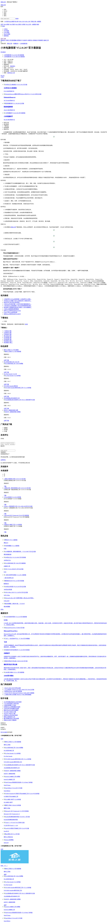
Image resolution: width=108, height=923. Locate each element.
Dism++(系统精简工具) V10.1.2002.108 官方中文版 (18, 506)
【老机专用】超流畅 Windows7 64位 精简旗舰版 (17, 694)
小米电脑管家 (23, 43)
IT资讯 (6, 29)
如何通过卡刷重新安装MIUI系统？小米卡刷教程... (18, 307)
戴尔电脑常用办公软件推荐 (11, 718)
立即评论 (3, 460)
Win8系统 (6, 30)
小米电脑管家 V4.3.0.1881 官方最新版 (14, 56)
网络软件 (3, 40)
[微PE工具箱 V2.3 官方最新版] (12, 351)
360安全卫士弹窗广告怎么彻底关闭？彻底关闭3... (17, 300)
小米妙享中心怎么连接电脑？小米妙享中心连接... (17, 299)
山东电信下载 (7, 332)
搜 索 (17, 18)
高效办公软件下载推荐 (10, 720)
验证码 (2, 446)
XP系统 (23, 24)
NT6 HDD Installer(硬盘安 (11, 386)
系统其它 (12, 66)
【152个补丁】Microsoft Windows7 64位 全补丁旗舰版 (19, 693)
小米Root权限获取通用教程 (11, 309)
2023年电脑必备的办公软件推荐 (13, 702)
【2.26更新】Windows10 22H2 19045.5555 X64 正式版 (19, 689)
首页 (2, 24)
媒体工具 (46, 40)
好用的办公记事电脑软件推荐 (12, 707)
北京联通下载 (7, 337)
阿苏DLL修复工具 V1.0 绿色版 (13, 524)
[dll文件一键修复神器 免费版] (12, 411)
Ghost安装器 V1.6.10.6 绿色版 (12, 497)
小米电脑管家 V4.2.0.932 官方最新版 (14, 55)
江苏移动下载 (7, 334)
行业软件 (24, 40)
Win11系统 (18, 24)
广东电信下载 (7, 331)
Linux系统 (6, 32)
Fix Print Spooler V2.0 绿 (10, 374)
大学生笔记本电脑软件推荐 (11, 708)
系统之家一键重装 (36, 21)
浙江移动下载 (7, 336)
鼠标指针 (6, 35)
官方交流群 (4, 732)
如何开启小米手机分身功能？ (12, 302)
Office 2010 (22, 21)
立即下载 (6, 360)
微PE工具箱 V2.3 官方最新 (11, 349)
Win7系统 (12, 24)
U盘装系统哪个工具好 (10, 705)
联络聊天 (40, 40)
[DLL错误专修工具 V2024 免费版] (13, 363)
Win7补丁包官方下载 (9, 713)
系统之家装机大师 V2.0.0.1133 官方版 (15, 478)
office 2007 (28, 21)
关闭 (2, 738)
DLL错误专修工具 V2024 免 (11, 362)
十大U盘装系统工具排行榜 (11, 703)
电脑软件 (15, 43)
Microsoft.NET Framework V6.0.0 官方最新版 (16, 515)
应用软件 (19, 40)
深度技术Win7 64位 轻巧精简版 (13, 691)
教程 (38, 24)
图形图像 (13, 40)
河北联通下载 (7, 339)
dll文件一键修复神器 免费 (11, 410)
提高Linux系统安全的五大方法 (12, 310)
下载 (5, 486)
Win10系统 (6, 24)
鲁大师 (16, 21)
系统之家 (3, 2)
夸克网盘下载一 (8, 341)
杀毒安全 (30, 40)
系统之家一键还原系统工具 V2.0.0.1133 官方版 (17, 488)
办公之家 (28, 24)
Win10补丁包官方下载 (10, 712)
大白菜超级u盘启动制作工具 (12, 398)
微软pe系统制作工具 (9, 716)
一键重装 (33, 24)
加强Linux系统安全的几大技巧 (12, 314)
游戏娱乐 (35, 40)
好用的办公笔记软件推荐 (11, 715)
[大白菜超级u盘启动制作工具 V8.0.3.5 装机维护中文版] (19, 399)
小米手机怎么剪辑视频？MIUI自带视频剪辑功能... (18, 305)
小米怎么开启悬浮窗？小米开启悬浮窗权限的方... (17, 304)
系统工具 (8, 40)
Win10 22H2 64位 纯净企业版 (12, 688)
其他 (3, 26)
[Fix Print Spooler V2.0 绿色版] (12, 375)
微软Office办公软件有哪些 (11, 710)
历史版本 (3, 52)
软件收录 (9, 732)
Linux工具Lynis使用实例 (10, 312)
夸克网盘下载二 (8, 342)
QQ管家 (6, 21)
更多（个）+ (4, 865)
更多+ (2, 609)
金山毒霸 (11, 21)
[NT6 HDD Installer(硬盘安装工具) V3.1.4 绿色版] (17, 387)
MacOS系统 (7, 34)
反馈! (26, 324)
